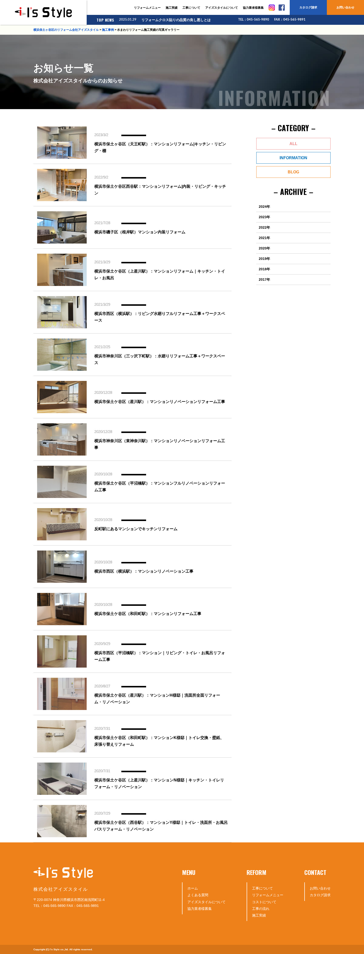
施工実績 (172, 7)
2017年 (264, 279)
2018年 (264, 269)
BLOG (293, 172)
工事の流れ (260, 909)
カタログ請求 (308, 7)
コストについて (264, 902)
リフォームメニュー (147, 7)
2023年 (264, 217)
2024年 (264, 207)
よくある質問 (197, 895)
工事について (191, 7)
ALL (293, 144)
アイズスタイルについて (221, 7)
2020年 (264, 248)
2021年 (264, 238)
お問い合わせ (345, 7)
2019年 (264, 259)
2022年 (264, 227)
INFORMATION (293, 158)
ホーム (192, 888)
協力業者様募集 (253, 7)
